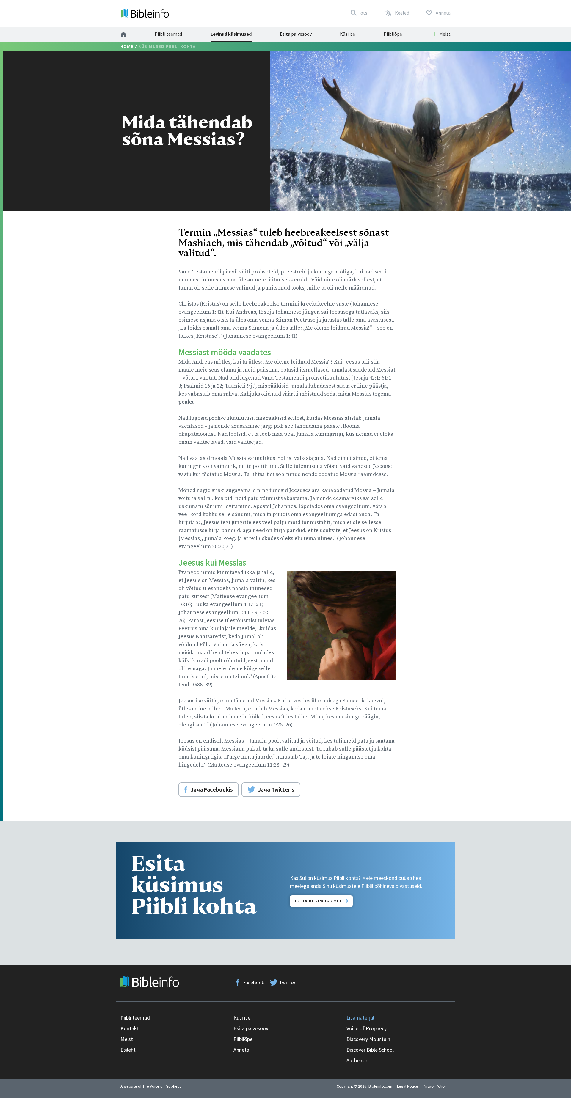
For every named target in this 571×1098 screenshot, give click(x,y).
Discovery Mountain (368, 1039)
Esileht (128, 1049)
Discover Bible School (370, 1049)
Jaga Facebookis (212, 789)
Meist (126, 1039)
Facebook (253, 982)
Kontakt (129, 1028)
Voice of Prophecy (366, 1028)
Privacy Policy (434, 1086)
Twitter (287, 982)
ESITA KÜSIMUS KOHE (319, 901)
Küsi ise (347, 34)
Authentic (357, 1060)
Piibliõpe (393, 34)
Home (127, 46)
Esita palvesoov (296, 34)
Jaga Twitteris (276, 789)
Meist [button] (445, 34)
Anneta (241, 1049)
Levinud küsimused (231, 34)
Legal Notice (407, 1086)
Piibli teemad (168, 34)
